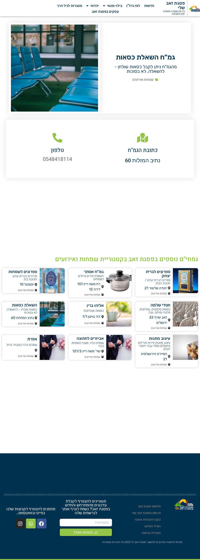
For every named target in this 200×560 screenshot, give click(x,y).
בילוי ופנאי (114, 6)
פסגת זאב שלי (175, 5)
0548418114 (57, 159)
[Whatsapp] (31, 523)
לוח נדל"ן (133, 6)
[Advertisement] (100, 219)
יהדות (94, 6)
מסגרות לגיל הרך (69, 6)
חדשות (149, 6)
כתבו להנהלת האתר (147, 519)
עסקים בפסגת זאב (105, 11)
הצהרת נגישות (151, 533)
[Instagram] (20, 523)
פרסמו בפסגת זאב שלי (146, 513)
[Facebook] (41, 523)
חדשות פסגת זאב (149, 506)
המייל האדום (153, 526)
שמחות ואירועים (143, 80)
